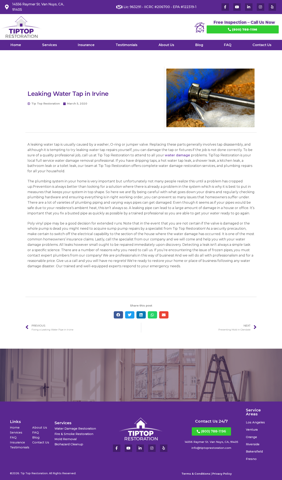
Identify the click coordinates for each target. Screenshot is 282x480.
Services (49, 45)
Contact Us (261, 45)
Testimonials (126, 45)
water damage (177, 155)
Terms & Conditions (195, 473)
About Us (166, 45)
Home (16, 45)
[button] (118, 314)
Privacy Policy (222, 473)
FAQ (227, 45)
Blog (199, 45)
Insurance (86, 45)
